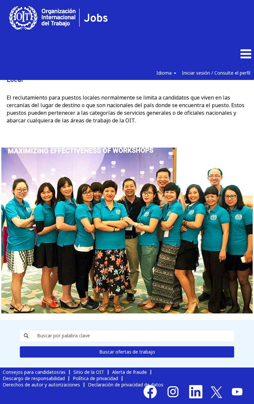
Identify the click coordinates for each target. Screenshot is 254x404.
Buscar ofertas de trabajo (127, 352)
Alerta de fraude (129, 372)
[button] (211, 54)
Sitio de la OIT (88, 372)
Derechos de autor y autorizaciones (41, 384)
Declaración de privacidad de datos (125, 384)
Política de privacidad (95, 378)
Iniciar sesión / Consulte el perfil (216, 73)
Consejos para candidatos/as (34, 372)
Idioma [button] (164, 73)
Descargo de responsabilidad (34, 378)
